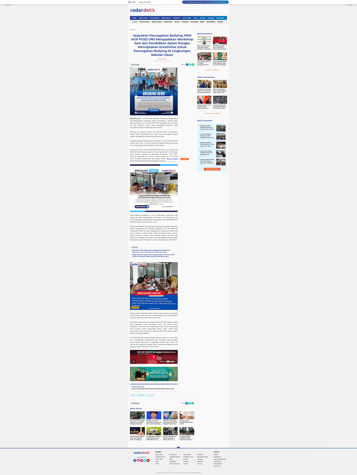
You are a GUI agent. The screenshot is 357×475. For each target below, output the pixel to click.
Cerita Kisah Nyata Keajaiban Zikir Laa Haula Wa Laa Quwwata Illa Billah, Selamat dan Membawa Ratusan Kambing (206, 152)
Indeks (134, 18)
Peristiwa (186, 461)
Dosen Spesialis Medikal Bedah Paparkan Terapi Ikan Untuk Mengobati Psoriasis (219, 63)
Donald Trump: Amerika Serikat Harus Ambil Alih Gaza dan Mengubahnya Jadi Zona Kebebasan (204, 91)
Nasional (202, 18)
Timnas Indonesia (174, 463)
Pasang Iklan (217, 457)
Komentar (136, 64)
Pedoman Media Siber (220, 459)
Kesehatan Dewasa (174, 457)
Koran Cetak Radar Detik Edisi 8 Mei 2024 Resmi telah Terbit (152, 389)
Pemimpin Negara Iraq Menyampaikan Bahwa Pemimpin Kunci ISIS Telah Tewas (219, 106)
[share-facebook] (187, 64)
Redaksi (216, 454)
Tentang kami (217, 461)
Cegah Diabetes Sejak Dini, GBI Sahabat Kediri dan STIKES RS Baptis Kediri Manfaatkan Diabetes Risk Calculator (207, 161)
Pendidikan (220, 18)
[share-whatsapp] (193, 64)
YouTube (149, 463)
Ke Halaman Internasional (211, 113)
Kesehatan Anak (160, 457)
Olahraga (211, 18)
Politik (221, 22)
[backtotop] (178, 448)
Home (133, 2)
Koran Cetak (187, 18)
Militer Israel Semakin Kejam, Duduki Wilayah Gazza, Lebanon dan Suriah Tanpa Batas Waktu (219, 91)
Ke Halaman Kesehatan (211, 70)
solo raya (150, 395)
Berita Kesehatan (204, 34)
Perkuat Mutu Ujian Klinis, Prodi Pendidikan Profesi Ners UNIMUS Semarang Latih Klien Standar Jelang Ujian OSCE (206, 2)
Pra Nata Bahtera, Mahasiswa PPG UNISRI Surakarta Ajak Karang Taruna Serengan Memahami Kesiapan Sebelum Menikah (207, 135)
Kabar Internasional (205, 77)
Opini (202, 22)
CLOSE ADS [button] (7, 4)
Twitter (145, 463)
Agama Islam (143, 18)
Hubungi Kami (218, 463)
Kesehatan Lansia (188, 457)
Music (195, 18)
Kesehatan (177, 18)
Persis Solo (200, 461)
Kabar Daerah (166, 18)
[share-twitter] (190, 64)
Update (185, 159)
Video (135, 22)
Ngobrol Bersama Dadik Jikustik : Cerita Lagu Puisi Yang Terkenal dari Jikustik (207, 144)
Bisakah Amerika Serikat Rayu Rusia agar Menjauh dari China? (204, 106)
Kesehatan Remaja (202, 457)
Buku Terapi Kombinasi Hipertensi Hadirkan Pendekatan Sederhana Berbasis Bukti (203, 47)
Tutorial (185, 463)
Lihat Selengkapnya (211, 169)
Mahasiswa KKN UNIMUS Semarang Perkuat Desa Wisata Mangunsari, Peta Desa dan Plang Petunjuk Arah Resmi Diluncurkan (207, 127)
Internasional (154, 18)
